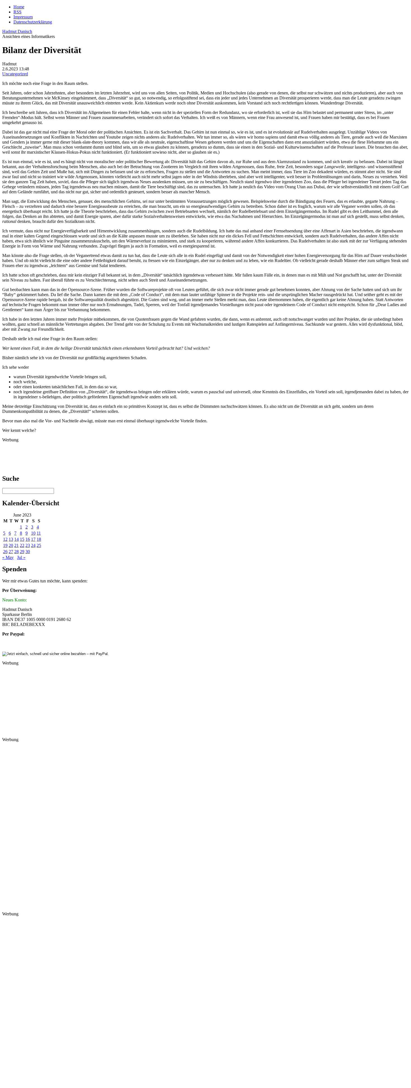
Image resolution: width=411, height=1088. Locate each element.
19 (5, 545)
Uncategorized (15, 74)
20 (11, 545)
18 (39, 539)
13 (11, 539)
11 (39, 533)
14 (16, 539)
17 (33, 539)
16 (27, 539)
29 (22, 551)
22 (22, 545)
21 (16, 545)
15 (22, 539)
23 (27, 545)
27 (11, 551)
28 (16, 551)
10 (33, 533)
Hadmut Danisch (17, 31)
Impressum (23, 17)
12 (5, 539)
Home (18, 6)
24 (33, 545)
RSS (17, 11)
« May (8, 557)
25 (39, 545)
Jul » (21, 557)
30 (27, 551)
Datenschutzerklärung (32, 22)
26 (5, 551)
